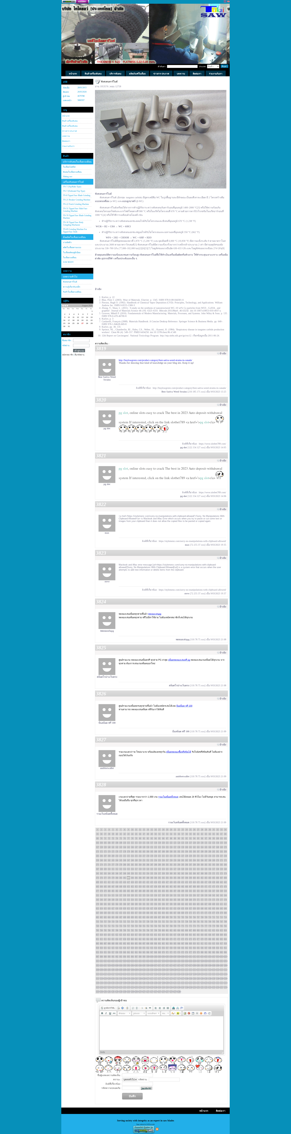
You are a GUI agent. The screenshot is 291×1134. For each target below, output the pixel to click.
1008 (179, 957)
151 (151, 847)
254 (155, 860)
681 (97, 917)
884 (225, 939)
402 (202, 878)
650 (109, 913)
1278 (171, 992)
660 (147, 913)
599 (174, 904)
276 (109, 865)
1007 (175, 957)
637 (190, 908)
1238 (148, 987)
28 (202, 830)
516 (116, 895)
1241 (159, 987)
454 (140, 887)
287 (151, 865)
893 (128, 943)
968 (155, 952)
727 (144, 922)
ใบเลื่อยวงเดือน (69, 257)
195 (190, 851)
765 (159, 926)
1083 (206, 965)
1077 (182, 965)
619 (120, 908)
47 (144, 834)
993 (120, 957)
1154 (217, 974)
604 (194, 904)
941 (182, 948)
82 (148, 838)
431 (182, 882)
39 (113, 834)
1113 (190, 970)
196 (194, 851)
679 (221, 913)
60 (194, 834)
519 (128, 895)
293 (174, 865)
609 (213, 904)
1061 (120, 965)
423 (151, 882)
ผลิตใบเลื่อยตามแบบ (72, 247)
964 (140, 952)
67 (221, 834)
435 (198, 882)
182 (140, 851)
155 (167, 847)
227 (182, 856)
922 (109, 948)
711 (213, 917)
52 (163, 834)
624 (140, 908)
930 (140, 948)
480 (109, 891)
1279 (175, 992)
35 (97, 834)
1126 (109, 974)
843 (198, 935)
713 (221, 917)
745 (213, 922)
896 (140, 943)
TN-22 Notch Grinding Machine (76, 204)
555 (136, 900)
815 (221, 930)
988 (101, 957)
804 (178, 930)
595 (159, 904)
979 (198, 952)
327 (174, 869)
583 (113, 904)
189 (167, 851)
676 (209, 913)
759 (136, 926)
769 (174, 926)
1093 (113, 970)
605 (198, 904)
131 (205, 843)
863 (144, 939)
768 (171, 926)
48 (148, 834)
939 (174, 948)
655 (128, 913)
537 (198, 895)
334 (202, 869)
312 (116, 869)
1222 (217, 983)
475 (221, 887)
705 (190, 917)
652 (116, 913)
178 (124, 851)
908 (186, 943)
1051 (213, 961)
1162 (117, 979)
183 (144, 851)
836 (171, 935)
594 (155, 904)
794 (140, 930)
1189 (221, 979)
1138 (155, 974)
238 (225, 856)
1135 (144, 974)
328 (178, 869)
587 (128, 904)
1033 (144, 961)
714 (225, 917)
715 (97, 922)
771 (182, 926)
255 (159, 860)
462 (171, 887)
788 (116, 930)
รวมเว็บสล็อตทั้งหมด (168, 797)
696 (155, 917)
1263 (113, 992)
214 (132, 856)
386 (140, 878)
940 (178, 948)
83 (152, 838)
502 (194, 891)
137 (97, 847)
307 (97, 869)
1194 (109, 983)
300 (202, 865)
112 (132, 843)
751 (105, 926)
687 (120, 917)
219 (151, 856)
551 (120, 900)
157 (174, 847)
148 (140, 847)
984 (217, 952)
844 (202, 935)
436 (202, 882)
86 (163, 838)
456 (147, 887)
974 (178, 952)
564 (171, 900)
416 (124, 882)
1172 (155, 979)
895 (136, 943)
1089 (97, 970)
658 (140, 913)
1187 (213, 979)
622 (132, 908)
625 (144, 908)
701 (174, 917)
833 (159, 935)
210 (116, 856)
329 (182, 869)
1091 (105, 970)
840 (186, 935)
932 (147, 948)
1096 (124, 970)
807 (190, 930)
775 (198, 926)
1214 (186, 983)
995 (128, 957)
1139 (159, 974)
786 (109, 930)
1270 (140, 992)
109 (120, 843)
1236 (140, 987)
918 (225, 943)
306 (225, 865)
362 (178, 873)
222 (163, 856)
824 (124, 935)
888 (109, 943)
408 (225, 878)
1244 (171, 987)
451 (128, 887)
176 (116, 851)
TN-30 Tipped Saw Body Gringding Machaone (73, 223)
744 (209, 922)
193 (182, 851)
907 (182, 943)
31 (214, 830)
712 (217, 917)
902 (163, 943)
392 (163, 878)
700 (171, 917)
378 (109, 878)
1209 (167, 983)
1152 (210, 974)
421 (144, 882)
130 (202, 843)
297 (190, 865)
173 (105, 851)
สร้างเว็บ (75, 2)
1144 (179, 974)
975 (182, 952)
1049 (206, 961)
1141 (167, 974)
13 (144, 830)
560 (155, 900)
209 (113, 856)
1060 (117, 965)
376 (101, 878)
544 (225, 895)
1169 (144, 979)
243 (113, 860)
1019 (221, 957)
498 (178, 891)
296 (186, 865)
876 (194, 939)
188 (163, 851)
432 (186, 882)
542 (217, 895)
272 (225, 860)
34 (225, 830)
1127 (113, 974)
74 (117, 838)
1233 (128, 987)
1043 (182, 961)
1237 (144, 987)
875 (190, 939)
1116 (202, 970)
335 (205, 869)
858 (124, 939)
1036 (155, 961)
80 (140, 838)
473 (213, 887)
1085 (213, 965)
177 (120, 851)
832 (155, 935)
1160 (109, 979)
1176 (171, 979)
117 (151, 843)
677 (213, 913)
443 (97, 887)
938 (171, 948)
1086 (217, 965)
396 (178, 878)
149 (144, 847)
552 (124, 900)
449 (120, 887)
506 (209, 891)
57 (183, 834)
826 (132, 935)
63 (206, 834)
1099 (136, 970)
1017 (213, 957)
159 (182, 847)
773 (190, 926)
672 (194, 913)
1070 (155, 965)
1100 (140, 970)
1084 (210, 965)
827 (136, 935)
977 (190, 952)
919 (97, 948)
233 (205, 856)
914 (209, 943)
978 (194, 952)
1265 (120, 992)
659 (144, 913)
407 (221, 878)
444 (101, 887)
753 (113, 926)
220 (155, 856)
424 (155, 882)
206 (101, 856)
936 (163, 948)
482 (116, 891)
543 (221, 895)
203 (221, 851)
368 (202, 873)
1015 (206, 957)
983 (213, 952)
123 (174, 843)
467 (190, 887)
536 (194, 895)
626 (147, 908)
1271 (144, 992)
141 (113, 847)
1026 (117, 961)
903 (167, 943)
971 (167, 952)
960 (124, 952)
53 (167, 834)
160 (186, 847)
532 (178, 895)
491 (151, 891)
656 (132, 913)
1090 (101, 970)
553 (128, 900)
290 (163, 865)
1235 (136, 987)
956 (109, 952)
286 (147, 865)
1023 (105, 961)
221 (159, 856)
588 (132, 904)
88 (171, 838)
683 (105, 917)
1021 (97, 961)
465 (182, 887)
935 (159, 948)
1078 (186, 965)
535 (190, 895)
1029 (128, 961)
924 (116, 948)
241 (105, 860)
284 (140, 865)
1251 (198, 987)
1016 (210, 957)
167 (213, 847)
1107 (167, 970)
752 (109, 926)
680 (225, 913)
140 (109, 847)
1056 (101, 965)
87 (167, 838)
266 (202, 860)
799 (159, 930)
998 (140, 957)
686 (116, 917)
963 (136, 952)
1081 (198, 965)
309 (105, 869)
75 (121, 838)
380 (116, 878)
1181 (190, 979)
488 (140, 891)
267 (205, 860)
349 (128, 873)
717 (105, 922)
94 (194, 838)
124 (178, 843)
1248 (186, 987)
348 (124, 873)
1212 (179, 983)
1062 (124, 965)
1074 (171, 965)
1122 (225, 970)
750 (101, 926)
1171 (151, 979)
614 (101, 908)
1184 (202, 979)
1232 (124, 987)
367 (198, 873)
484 (124, 891)
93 (190, 838)
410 (101, 882)
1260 (101, 992)
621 (128, 908)
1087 (221, 965)
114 (140, 843)
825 (128, 935)
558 (147, 900)
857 (120, 939)
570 (194, 900)
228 (186, 856)
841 (190, 935)
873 (182, 939)
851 (97, 939)
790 (124, 930)
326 (171, 869)
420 (140, 882)
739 (190, 922)
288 (155, 865)
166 (209, 847)
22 (179, 830)
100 (217, 838)
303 (213, 865)
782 (225, 926)
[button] (108, 1008)
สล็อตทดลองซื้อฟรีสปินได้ (178, 752)
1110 (179, 970)
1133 (136, 974)
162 (194, 847)
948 (209, 948)
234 (209, 856)
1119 (213, 970)
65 (214, 834)
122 (171, 843)
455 (144, 887)
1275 (159, 992)
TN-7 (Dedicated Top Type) (74, 191)
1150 (202, 974)
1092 (109, 970)
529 (167, 895)
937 (167, 948)
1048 (202, 961)
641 (205, 908)
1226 (101, 987)
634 (178, 908)
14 (148, 830)
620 (124, 908)
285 (144, 865)
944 (194, 948)
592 (147, 904)
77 (128, 838)
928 (132, 948)
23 (183, 830)
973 (174, 952)
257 (167, 860)
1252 (202, 987)
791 (128, 930)
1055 (97, 965)
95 (198, 838)
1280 (179, 992)
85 (159, 838)
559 (151, 900)
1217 (198, 983)
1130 (124, 974)
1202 (140, 983)
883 (221, 939)
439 (213, 882)
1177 (175, 979)
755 (120, 926)
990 (109, 957)
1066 (140, 965)
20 (171, 830)
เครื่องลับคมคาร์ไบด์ (73, 182)
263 (190, 860)
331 (190, 869)
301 (205, 865)
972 (171, 952)
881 (213, 939)
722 (124, 922)
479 (105, 891)
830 (147, 935)
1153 (213, 974)
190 (171, 851)
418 (132, 882)
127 (190, 843)
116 (147, 843)
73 (113, 838)
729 (151, 922)
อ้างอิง (223, 353)
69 (97, 838)
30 (210, 830)
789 (120, 930)
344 (109, 873)
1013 (198, 957)
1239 (151, 987)
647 (97, 913)
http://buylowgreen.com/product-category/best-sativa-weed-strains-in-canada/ (155, 360)
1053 (221, 961)
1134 (140, 974)
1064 (132, 965)
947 (205, 948)
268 (209, 860)
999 (144, 957)
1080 (194, 965)
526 (155, 895)
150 (147, 847)
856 (116, 939)
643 (213, 908)
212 (124, 856)
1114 (194, 970)
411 (105, 882)
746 (217, 922)
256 (163, 860)
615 (105, 908)
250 (140, 860)
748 (225, 922)
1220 (210, 983)
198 (202, 851)
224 (171, 856)
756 (124, 926)
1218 (202, 983)
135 (221, 843)
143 (120, 847)
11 (136, 830)
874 (186, 939)
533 (182, 895)
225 (174, 856)
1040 (171, 961)
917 (221, 943)
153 (159, 847)
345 (113, 873)
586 (124, 904)
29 (206, 830)
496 (171, 891)
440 (217, 882)
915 (213, 943)
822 (116, 935)
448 (116, 887)
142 (116, 847)
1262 (109, 992)
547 (105, 900)
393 (167, 878)
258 (171, 860)
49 (152, 834)
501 (190, 891)
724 (132, 922)
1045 (190, 961)
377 (105, 878)
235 (213, 856)
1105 (159, 970)
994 (124, 957)
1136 (148, 974)
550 (116, 900)
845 (205, 935)
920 (101, 948)
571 (198, 900)
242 (109, 860)
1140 (163, 974)
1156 (225, 974)
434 (194, 882)
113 (136, 843)
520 (132, 895)
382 (124, 878)
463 (174, 887)
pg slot (123, 412)
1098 (132, 970)
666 (171, 913)
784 (101, 930)
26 (194, 830)
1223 (221, 983)
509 (221, 891)
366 (194, 873)
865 (151, 939)
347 (120, 873)
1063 (128, 965)
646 (225, 908)
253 (151, 860)
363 (182, 873)
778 (209, 926)
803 (174, 930)
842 (194, 935)
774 (194, 926)
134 (217, 843)
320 (147, 869)
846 (209, 935)
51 (159, 834)
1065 (136, 965)
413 (113, 882)
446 (109, 887)
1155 (221, 974)
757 (128, 926)
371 (213, 873)
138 (101, 847)
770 (178, 926)
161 (190, 847)
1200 (132, 983)
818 (101, 935)
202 (217, 851)
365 (190, 873)
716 (101, 922)
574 (209, 900)
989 (105, 957)
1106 (163, 970)
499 (182, 891)
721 (120, 922)
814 (217, 930)
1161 (113, 979)
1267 (128, 992)
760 (140, 926)
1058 (109, 965)
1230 (117, 987)
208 (109, 856)
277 (113, 865)
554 (132, 900)
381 (120, 878)
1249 (190, 987)
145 (128, 847)
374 (225, 873)
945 (198, 948)
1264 (117, 992)
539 (205, 895)
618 (116, 908)
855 (113, 939)
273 (97, 865)
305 (221, 865)
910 (194, 943)
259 (174, 860)
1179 (182, 979)
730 (155, 922)
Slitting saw (67, 176)
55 (175, 834)
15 (152, 830)
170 (225, 847)
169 (221, 847)
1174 (163, 979)
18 (163, 830)
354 (147, 873)
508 (217, 891)
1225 (97, 987)
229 (190, 856)
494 (163, 891)
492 (155, 891)
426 (163, 882)
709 (205, 917)
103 (97, 843)
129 (198, 843)
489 (144, 891)
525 (151, 895)
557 (144, 900)
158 (178, 847)
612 (225, 904)
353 (144, 873)
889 (113, 943)
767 (167, 926)
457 (151, 887)
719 (113, 922)
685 (113, 917)
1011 (190, 957)
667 (174, 913)
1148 (194, 974)
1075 (175, 965)
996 (132, 957)
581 (105, 904)
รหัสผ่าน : (66, 345)
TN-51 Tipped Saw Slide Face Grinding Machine (75, 209)
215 (136, 856)
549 (113, 900)
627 (151, 908)
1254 (210, 987)
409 (97, 882)
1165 (128, 979)
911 (198, 943)
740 (194, 922)
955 (105, 952)
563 (167, 900)
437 (205, 882)
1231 (120, 987)
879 (205, 939)
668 (178, 913)
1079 (190, 965)
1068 (148, 965)
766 (163, 926)
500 (186, 891)
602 (186, 904)
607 (205, 904)
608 (209, 904)
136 (225, 843)
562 (163, 900)
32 (218, 830)
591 (144, 904)
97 (206, 838)
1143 (175, 974)
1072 (163, 965)
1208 (163, 983)
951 (221, 948)
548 (109, 900)
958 (116, 952)
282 (132, 865)
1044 (186, 961)
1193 (105, 983)
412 (109, 882)
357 (159, 873)
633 (174, 908)
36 (101, 834)
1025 (113, 961)
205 (97, 856)
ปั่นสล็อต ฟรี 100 (184, 706)
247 (128, 860)
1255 (213, 987)
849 (221, 935)
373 (221, 873)
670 (186, 913)
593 (151, 904)
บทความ (66, 136)
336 (209, 869)
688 (124, 917)
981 (205, 952)
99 (214, 838)
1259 (97, 992)
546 (101, 900)
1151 (206, 974)
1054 (225, 961)
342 (101, 873)
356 (155, 873)
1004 (163, 957)
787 (113, 930)
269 (213, 860)
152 (155, 847)
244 (116, 860)
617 (113, 908)
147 (136, 847)
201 (213, 851)
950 (217, 948)
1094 (117, 970)
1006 (171, 957)
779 (213, 926)
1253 (206, 987)
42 (125, 834)
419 (136, 882)
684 (109, 917)
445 (105, 887)
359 (167, 873)
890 (116, 943)
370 (209, 873)
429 (174, 882)
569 (190, 900)
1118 (210, 970)
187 (159, 851)
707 (198, 917)
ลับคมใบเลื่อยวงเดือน (72, 172)
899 (151, 943)
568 (186, 900)
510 (225, 891)
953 (97, 952)
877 (198, 939)
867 (159, 939)
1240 (155, 987)
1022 (101, 961)
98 (210, 838)
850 (225, 935)
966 (147, 952)
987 (97, 957)
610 (217, 904)
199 (205, 851)
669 (182, 913)
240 (101, 860)
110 (124, 843)
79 (136, 838)
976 (186, 952)
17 (159, 830)
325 (167, 869)
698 (163, 917)
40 (117, 834)
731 (159, 922)
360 (171, 873)
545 (97, 900)
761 (144, 926)
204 (225, 851)
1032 (140, 961)
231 (198, 856)
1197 (120, 983)
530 (171, 895)
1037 (159, 961)
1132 (132, 974)
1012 (194, 957)
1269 (136, 992)
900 (155, 943)
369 (205, 873)
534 (186, 895)
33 (221, 830)
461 (167, 887)
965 (144, 952)
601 (182, 904)
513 (105, 895)
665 (167, 913)
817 (97, 935)
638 (194, 908)
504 (202, 891)
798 (155, 930)
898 (147, 943)
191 (174, 851)
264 (194, 860)
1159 (105, 979)
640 (202, 908)
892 (124, 943)
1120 (217, 970)
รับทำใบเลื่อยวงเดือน (72, 292)
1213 (182, 983)
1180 (186, 979)
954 (101, 952)
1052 (217, 961)
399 (190, 878)
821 (113, 935)
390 (155, 878)
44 (132, 834)
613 (97, 908)
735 (174, 922)
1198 (124, 983)
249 (136, 860)
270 (217, 860)
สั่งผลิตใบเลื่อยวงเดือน (74, 237)
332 (194, 869)
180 (132, 851)
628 (155, 908)
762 (147, 926)
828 (140, 935)
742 (202, 922)
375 (97, 878)
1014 (202, 957)
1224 (225, 983)
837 (174, 935)
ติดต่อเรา (66, 141)
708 (202, 917)
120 (163, 843)
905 (174, 943)
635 (182, 908)
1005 (167, 957)
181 (136, 851)
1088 (225, 965)
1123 (97, 974)
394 (171, 878)
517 (120, 895)
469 (198, 887)
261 (182, 860)
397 (182, 878)
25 (190, 830)
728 (147, 922)
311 (113, 869)
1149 (198, 974)
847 (213, 935)
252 (147, 860)
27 (198, 830)
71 (105, 838)
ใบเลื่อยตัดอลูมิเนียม (71, 252)
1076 (179, 965)
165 (205, 847)
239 (97, 860)
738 (186, 922)
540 (209, 895)
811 (205, 930)
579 (97, 904)
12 (140, 830)
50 (156, 834)
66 (218, 834)
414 (116, 882)
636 (186, 908)
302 (209, 865)
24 (187, 830)
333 (198, 869)
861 (136, 939)
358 (163, 873)
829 (144, 935)
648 (101, 913)
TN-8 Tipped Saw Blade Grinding (76, 195)
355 (151, 873)
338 (217, 869)
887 (105, 943)
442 (225, 882)
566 (178, 900)
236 (217, 856)
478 (101, 891)
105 (105, 843)
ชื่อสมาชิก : (67, 340)
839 (182, 935)
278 (116, 865)
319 (144, 869)
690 (132, 917)
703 (182, 917)
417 (128, 882)
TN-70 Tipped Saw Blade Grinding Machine (77, 216)
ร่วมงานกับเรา (68, 146)
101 (221, 838)
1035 (151, 961)
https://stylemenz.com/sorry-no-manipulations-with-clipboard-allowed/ (192, 541)
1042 (179, 961)
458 (155, 887)
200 (209, 851)
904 (171, 943)
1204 (148, 983)
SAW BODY (68, 262)
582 (109, 904)
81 (144, 838)
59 (190, 834)
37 (105, 834)
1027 (120, 961)
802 (171, 930)
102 (225, 838)
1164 (124, 979)
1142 (171, 974)
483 (120, 891)
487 (136, 891)
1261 (105, 992)
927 (128, 948)
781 (221, 926)
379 (113, 878)
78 (132, 838)
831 (151, 935)
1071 (159, 965)
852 (101, 939)
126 (186, 843)
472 (209, 887)
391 (159, 878)
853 (105, 939)
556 (140, 900)
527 (159, 895)
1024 (109, 961)
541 (213, 895)
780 (217, 926)
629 (159, 908)
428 (171, 882)
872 (178, 939)
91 (183, 838)
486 (132, 891)
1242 (163, 987)
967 (151, 952)
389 (151, 878)
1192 (101, 983)
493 (159, 891)
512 (101, 895)
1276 (163, 992)
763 (151, 926)
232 (202, 856)
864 (147, 939)
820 (109, 935)
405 (213, 878)
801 (167, 930)
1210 (171, 983)
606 (202, 904)
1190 (225, 979)
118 (155, 843)
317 (136, 869)
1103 (151, 970)
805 (182, 930)
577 (221, 900)
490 (147, 891)
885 (97, 943)
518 (124, 895)
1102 (148, 970)
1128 (117, 974)
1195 (113, 983)
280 (124, 865)
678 (217, 913)
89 (175, 838)
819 (105, 935)
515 (113, 895)
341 (97, 873)
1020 (225, 957)
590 (140, 904)
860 (132, 939)
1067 (144, 965)
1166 (132, 979)
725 (136, 922)
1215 (190, 983)
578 (225, 900)
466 (186, 887)
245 (120, 860)
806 (186, 930)
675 (205, 913)
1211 (175, 983)
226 (178, 856)
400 (194, 878)
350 (132, 873)
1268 (132, 992)
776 (202, 926)
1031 (136, 961)
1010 (186, 957)
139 (105, 847)
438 (209, 882)
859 (128, 939)
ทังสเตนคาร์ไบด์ (70, 282)
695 (151, 917)
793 (136, 930)
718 (109, 922)
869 (167, 939)
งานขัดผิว (67, 242)
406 (217, 878)
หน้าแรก (66, 116)
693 (144, 917)
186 (155, 851)
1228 (109, 987)
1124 (101, 974)
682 (101, 917)
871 (174, 939)
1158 (101, 979)
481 (113, 891)
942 (186, 948)
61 (198, 834)
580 (101, 904)
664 (163, 913)
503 (198, 891)
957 (113, 952)
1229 (113, 987)
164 (202, 847)
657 (136, 913)
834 (163, 935)
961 (128, 952)
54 (171, 834)
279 (120, 865)
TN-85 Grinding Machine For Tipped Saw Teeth (75, 230)
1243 (167, 987)
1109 (175, 970)
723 (128, 922)
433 (190, 882)
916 (217, 943)
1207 (159, 983)
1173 (159, 979)
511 (97, 895)
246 (124, 860)
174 (109, 851)
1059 (113, 965)
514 (109, 895)
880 (209, 939)
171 (97, 851)
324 (163, 869)
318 (140, 869)
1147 (190, 974)
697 (159, 917)
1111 (182, 970)
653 (120, 913)
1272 (148, 992)
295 (182, 865)
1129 (120, 974)
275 (105, 865)
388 (147, 878)
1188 (217, 979)
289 (159, 865)
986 (225, 952)
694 (147, 917)
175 (113, 851)
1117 (206, 970)
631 (167, 908)
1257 (221, 987)
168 (217, 847)
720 (116, 922)
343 (105, 873)
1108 (171, 970)
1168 (140, 979)
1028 (124, 961)
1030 (132, 961)
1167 (136, 979)
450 (124, 887)
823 (120, 935)
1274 (155, 992)
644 (217, 908)
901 (159, 943)
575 (213, 900)
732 (163, 922)
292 (171, 865)
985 (221, 952)
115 (144, 843)
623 (136, 908)
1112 (186, 970)
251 (144, 860)
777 (205, 926)
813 (213, 930)
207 (105, 856)
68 (225, 834)
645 (221, 908)
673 (198, 913)
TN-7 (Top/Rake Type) (72, 186)
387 (144, 878)
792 (132, 930)
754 (116, 926)
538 (202, 895)
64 (210, 834)
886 (101, 943)
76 (125, 838)
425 (159, 882)
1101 (144, 970)
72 (109, 838)
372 (217, 873)
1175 (167, 979)
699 (167, 917)
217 (144, 856)
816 (225, 930)
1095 (120, 970)
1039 (167, 961)
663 (159, 913)
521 (136, 895)
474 (217, 887)
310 (109, 869)
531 (174, 895)
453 (136, 887)
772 (186, 926)
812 (209, 930)
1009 (182, 957)
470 (202, 887)
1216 (194, 983)
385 (136, 878)
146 (132, 847)
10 (132, 830)
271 (221, 860)
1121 (221, 970)
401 (198, 878)
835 (167, 935)
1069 (151, 965)
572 (202, 900)
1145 (182, 974)
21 (175, 830)
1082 (202, 965)
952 (225, 948)
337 (213, 869)
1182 (194, 979)
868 (163, 939)
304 (217, 865)
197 (198, 851)
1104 (155, 970)
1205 (151, 983)
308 (101, 869)
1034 (148, 961)
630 (163, 908)
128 (194, 843)
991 (113, 957)
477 (97, 891)
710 (209, 917)
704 (186, 917)
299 (198, 865)
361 (174, 873)
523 (144, 895)
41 (121, 834)
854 (109, 939)
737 (182, 922)
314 (124, 869)
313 (120, 869)
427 (167, 882)
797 (151, 930)
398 (186, 878)
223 (167, 856)
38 (109, 834)
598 (171, 904)
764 (155, 926)
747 (221, 922)
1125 (105, 974)
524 (147, 895)
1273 (151, 992)
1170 (148, 979)
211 (120, 856)
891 (120, 943)
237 (221, 856)
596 (163, 904)
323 (159, 869)
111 (128, 843)
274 (101, 865)
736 (178, 922)
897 (144, 943)
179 (128, 851)
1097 (128, 970)
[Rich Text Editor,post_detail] (161, 1033)
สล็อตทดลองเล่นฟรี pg (179, 660)
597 (167, 904)
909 (190, 943)
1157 (97, 979)
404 (209, 878)
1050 (210, 961)
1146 (186, 974)
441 (221, 882)
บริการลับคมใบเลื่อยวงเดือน (77, 162)
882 (217, 939)
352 (140, 873)
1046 (194, 961)
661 (151, 913)
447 (113, 887)
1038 (163, 961)
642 (209, 908)
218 (147, 856)
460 (163, 887)
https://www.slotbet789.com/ (212, 444)
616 (109, 908)
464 (178, 887)
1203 (144, 983)
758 (132, 926)
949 (213, 948)
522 (140, 895)
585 (120, 904)
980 (202, 952)
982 (209, 952)
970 (163, 952)
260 (178, 860)
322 (155, 869)
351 (136, 873)
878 (202, 939)
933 (151, 948)
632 (171, 908)
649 (105, 913)
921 (105, 948)
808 (194, 930)
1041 (175, 961)
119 (159, 843)
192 (178, 851)
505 (205, 891)
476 (225, 887)
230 (194, 856)
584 (116, 904)
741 (198, 922)
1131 (128, 974)
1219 (206, 983)
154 (163, 847)
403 (205, 878)
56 (179, 834)
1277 (167, 992)
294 (178, 865)
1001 (151, 957)
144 (124, 847)
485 (128, 891)
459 (159, 887)
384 (132, 878)
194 (186, 851)
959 (120, 952)
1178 (179, 979)
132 (209, 843)
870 (171, 939)
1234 (132, 987)
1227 (105, 987)
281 (128, 865)
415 (120, 882)
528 (163, 895)
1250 (194, 987)
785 (105, 930)
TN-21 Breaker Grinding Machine (76, 200)
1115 (198, 970)
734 (171, 922)
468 (194, 887)
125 (182, 843)
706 (194, 917)
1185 (206, 979)
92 (187, 838)
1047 (198, 961)
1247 (182, 987)
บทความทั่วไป (70, 276)
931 (144, 948)
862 (140, 939)
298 (194, 865)
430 (178, 882)
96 (202, 838)
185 (151, 851)
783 (97, 930)
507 (213, 891)
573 (205, 900)
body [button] (102, 1052)
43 (128, 834)
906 (178, 943)
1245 (175, 987)
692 (140, 917)
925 (120, 948)
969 (159, 952)
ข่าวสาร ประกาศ (69, 131)
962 (132, 952)
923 (113, 948)
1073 (167, 965)
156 (171, 847)
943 (190, 948)
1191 (97, 983)
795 (144, 930)
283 (136, 865)
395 (174, 878)
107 (113, 843)
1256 (217, 987)
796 (147, 930)
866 (155, 939)
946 (202, 948)
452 (132, 887)
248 (132, 860)
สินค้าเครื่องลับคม (70, 121)
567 (182, 900)
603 (190, 904)
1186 (210, 979)
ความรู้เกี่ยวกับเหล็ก (71, 287)
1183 (198, 979)
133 (213, 843)
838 (178, 935)
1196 (117, 983)
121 (167, 843)
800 (163, 930)
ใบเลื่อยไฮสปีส (69, 167)
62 (202, 834)
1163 (120, 979)
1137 (151, 974)
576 (217, 900)
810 (202, 930)
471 (205, 887)
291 (167, 865)
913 (205, 943)
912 (202, 943)
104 (101, 843)
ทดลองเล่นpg (154, 614)
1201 (136, 983)
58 (187, 834)
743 (205, 922)
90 (179, 838)
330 (186, 869)
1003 (159, 957)
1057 (105, 965)
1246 (179, 987)
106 (109, 843)
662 (155, 913)
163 (198, 847)
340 (225, 869)
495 (167, 891)
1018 (217, 957)
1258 (225, 987)
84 (156, 838)
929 (136, 948)
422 (147, 882)
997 (136, 957)
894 (132, 943)
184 (147, 851)
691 (136, 917)
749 (97, 926)
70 (101, 838)
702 (178, 917)
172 (101, 851)
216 (140, 856)
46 (140, 834)
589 (136, 904)
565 (174, 900)
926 (124, 948)
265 (198, 860)
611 (221, 904)
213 (128, 856)
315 (128, 869)
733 (167, 922)
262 (186, 860)
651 (113, 913)
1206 (155, 983)
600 (178, 904)
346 (116, 873)
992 (116, 957)
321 (151, 869)
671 (190, 913)
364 (186, 873)
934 (155, 948)
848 (217, 935)
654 (124, 913)
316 (132, 869)
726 (140, 922)
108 (116, 843)
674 (202, 913)
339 (221, 869)
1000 (148, 957)
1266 (124, 992)
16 (156, 830)
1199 (128, 983)
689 (128, 917)
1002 (155, 957)
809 (198, 930)
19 (167, 830)
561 (159, 900)
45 (136, 834)
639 (198, 908)
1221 (213, 983)
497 (174, 891)
